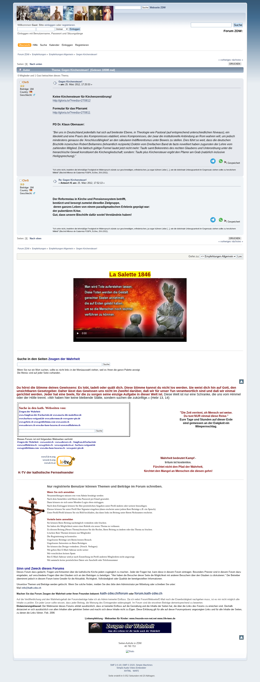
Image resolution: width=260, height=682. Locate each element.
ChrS (25, 82)
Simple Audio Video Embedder (131, 668)
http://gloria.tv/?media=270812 (72, 100)
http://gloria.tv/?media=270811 (71, 112)
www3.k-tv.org (48, 456)
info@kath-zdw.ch (31, 588)
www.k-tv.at (50, 463)
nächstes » (237, 60)
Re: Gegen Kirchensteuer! (72, 180)
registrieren (68, 25)
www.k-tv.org (49, 459)
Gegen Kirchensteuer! (70, 81)
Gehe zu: (194, 256)
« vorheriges (224, 60)
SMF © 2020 (129, 665)
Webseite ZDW (158, 7)
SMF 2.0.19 (115, 665)
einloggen (50, 25)
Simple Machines (144, 665)
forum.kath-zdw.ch (148, 593)
